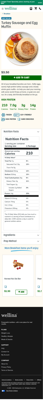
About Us (4, 364)
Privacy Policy (6, 367)
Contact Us (5, 351)
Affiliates (40, 379)
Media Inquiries (20, 379)
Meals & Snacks (6, 339)
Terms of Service (7, 370)
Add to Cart (21, 78)
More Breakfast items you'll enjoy (21, 248)
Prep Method (10, 241)
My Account (5, 355)
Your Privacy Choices (12, 390)
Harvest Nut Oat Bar (12, 279)
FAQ (2, 348)
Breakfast (7, 14)
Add (21, 292)
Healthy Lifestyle (7, 336)
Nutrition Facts (11, 131)
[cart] (35, 8)
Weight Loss (5, 333)
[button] (21, 2)
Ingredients (9, 235)
